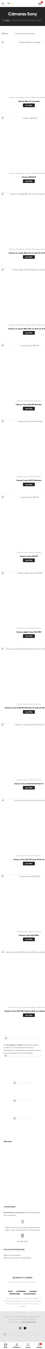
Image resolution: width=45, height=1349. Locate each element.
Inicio (8, 20)
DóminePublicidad (29, 1322)
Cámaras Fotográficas (16, 97)
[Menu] (4, 3)
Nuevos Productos (35, 401)
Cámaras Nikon (30, 97)
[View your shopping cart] (39, 3)
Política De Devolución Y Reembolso (17, 1258)
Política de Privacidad (12, 1255)
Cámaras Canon (22, 401)
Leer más (28, 105)
